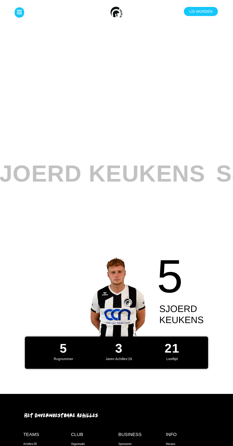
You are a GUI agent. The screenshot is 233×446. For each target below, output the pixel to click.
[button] (19, 12)
